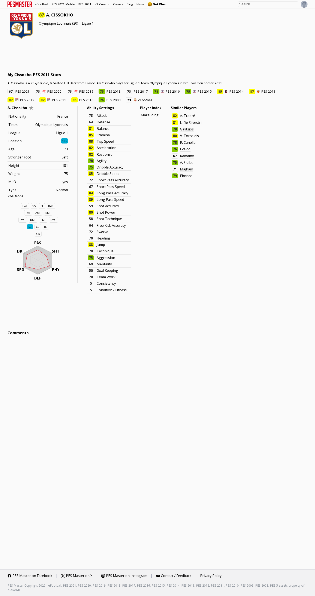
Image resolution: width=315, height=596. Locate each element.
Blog (129, 4)
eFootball (41, 4)
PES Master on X (79, 576)
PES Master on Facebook (32, 576)
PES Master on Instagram (126, 576)
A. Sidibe (186, 162)
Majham (186, 169)
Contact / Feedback (176, 576)
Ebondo (186, 175)
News (140, 4)
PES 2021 (84, 4)
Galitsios (187, 129)
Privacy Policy (211, 576)
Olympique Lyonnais (55, 23)
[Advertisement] (86, 55)
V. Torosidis (189, 135)
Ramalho (187, 156)
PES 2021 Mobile (63, 4)
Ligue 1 (88, 23)
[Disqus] (158, 396)
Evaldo (185, 149)
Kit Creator (102, 4)
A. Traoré (187, 115)
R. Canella (187, 142)
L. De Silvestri (190, 122)
